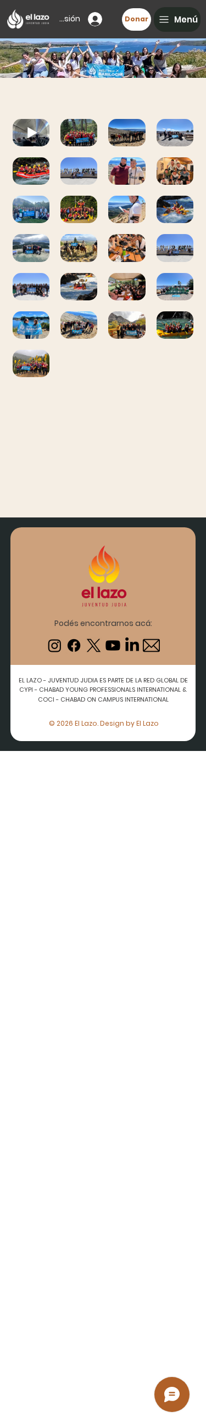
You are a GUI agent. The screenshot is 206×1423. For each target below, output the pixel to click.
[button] (177, 19)
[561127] (151, 645)
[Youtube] (112, 645)
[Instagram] (54, 645)
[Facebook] (73, 645)
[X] (93, 645)
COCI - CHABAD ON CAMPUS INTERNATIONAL (103, 699)
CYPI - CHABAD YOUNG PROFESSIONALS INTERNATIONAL (100, 689)
